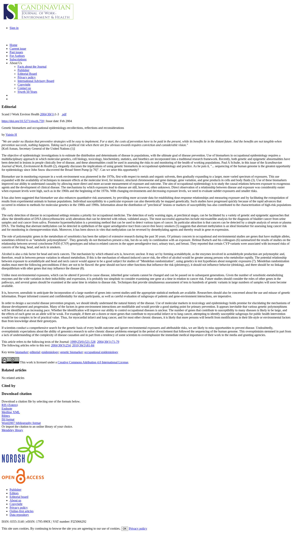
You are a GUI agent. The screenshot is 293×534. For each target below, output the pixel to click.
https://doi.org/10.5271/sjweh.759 (23, 121)
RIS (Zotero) (10, 405)
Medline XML (11, 412)
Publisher (15, 489)
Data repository (19, 514)
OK (125, 528)
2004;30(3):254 (61, 345)
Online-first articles (21, 511)
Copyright (16, 504)
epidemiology (50, 352)
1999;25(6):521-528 (82, 341)
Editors (14, 493)
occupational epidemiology (101, 352)
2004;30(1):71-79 (108, 341)
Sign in (14, 28)
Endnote (7, 408)
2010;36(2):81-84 (83, 345)
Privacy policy (19, 507)
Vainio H (11, 134)
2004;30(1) (47, 114)
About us (15, 500)
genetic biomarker (71, 352)
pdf (63, 114)
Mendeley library (12, 430)
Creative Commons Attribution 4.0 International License (93, 362)
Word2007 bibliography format (21, 423)
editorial (35, 352)
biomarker (21, 352)
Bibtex (6, 415)
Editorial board (19, 496)
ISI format (8, 419)
